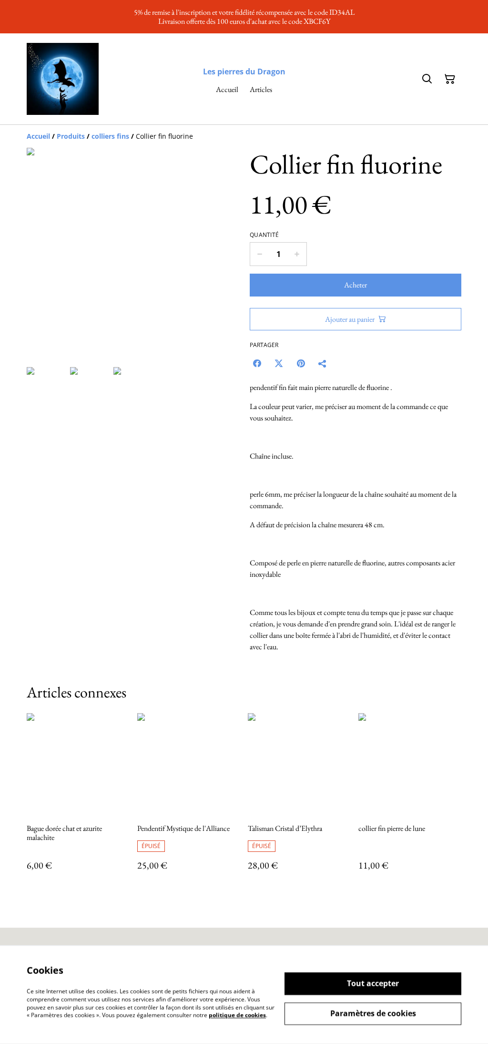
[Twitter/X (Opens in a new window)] (279, 363)
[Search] (427, 79)
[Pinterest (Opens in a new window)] (301, 363)
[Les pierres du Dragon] (63, 79)
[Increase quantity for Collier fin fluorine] (297, 254)
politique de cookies (237, 1015)
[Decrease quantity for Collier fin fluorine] (259, 254)
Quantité (264, 235)
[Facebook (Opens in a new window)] (257, 363)
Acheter (355, 285)
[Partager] (322, 363)
